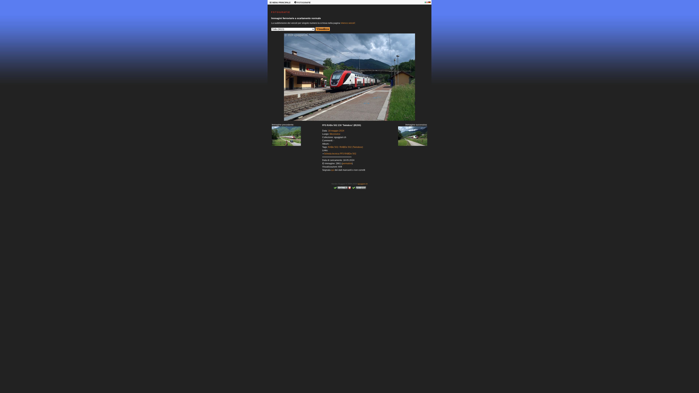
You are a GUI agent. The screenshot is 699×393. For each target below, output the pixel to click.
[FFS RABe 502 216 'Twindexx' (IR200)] (286, 145)
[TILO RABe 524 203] (349, 120)
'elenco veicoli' (348, 23)
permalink (347, 163)
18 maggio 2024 (336, 130)
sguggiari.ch (363, 184)
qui (332, 170)
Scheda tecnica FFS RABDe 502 (340, 153)
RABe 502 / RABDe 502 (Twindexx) (345, 147)
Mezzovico (335, 134)
